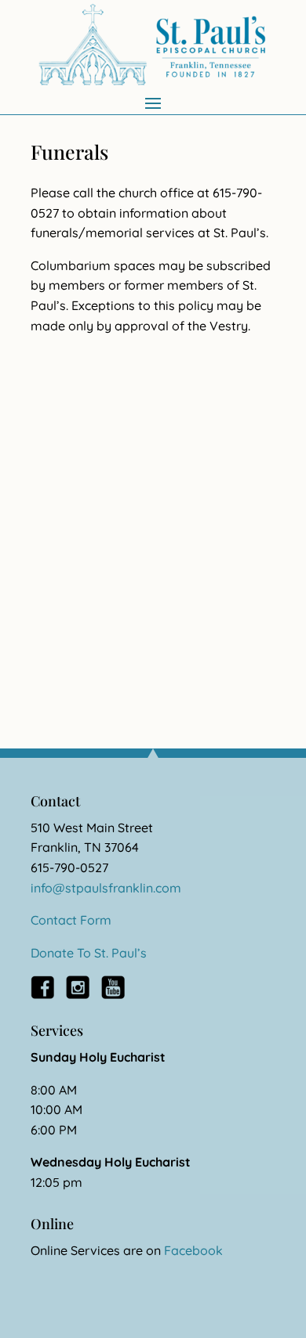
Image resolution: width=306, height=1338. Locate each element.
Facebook (193, 1250)
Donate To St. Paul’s (89, 953)
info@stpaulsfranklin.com (106, 888)
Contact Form (71, 920)
